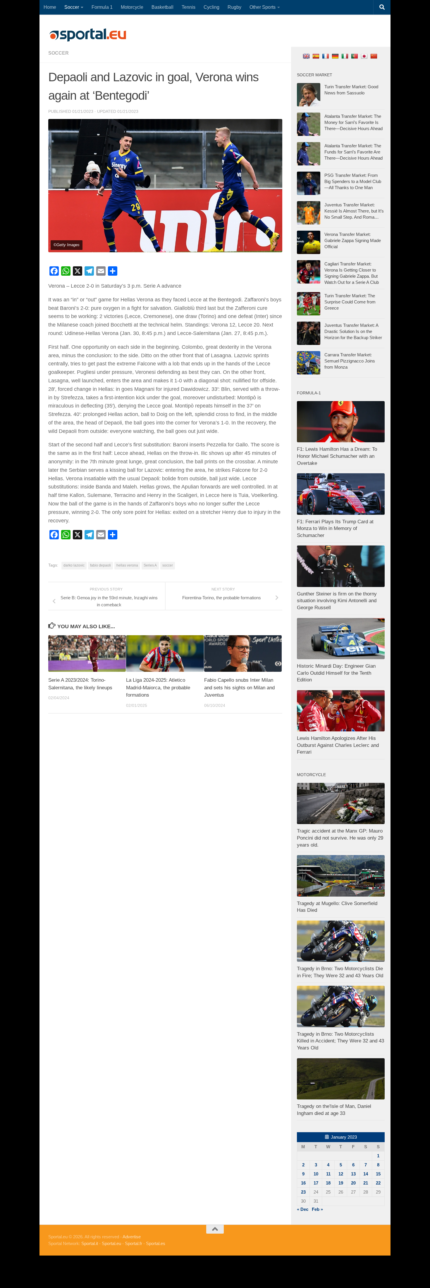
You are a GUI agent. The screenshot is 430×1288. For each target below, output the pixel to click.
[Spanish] (316, 56)
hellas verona (127, 565)
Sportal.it (89, 1243)
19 (340, 1182)
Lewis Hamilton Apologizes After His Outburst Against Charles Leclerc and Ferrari (338, 745)
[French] (326, 56)
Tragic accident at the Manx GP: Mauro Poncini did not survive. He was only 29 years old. (340, 837)
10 (316, 1173)
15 (378, 1173)
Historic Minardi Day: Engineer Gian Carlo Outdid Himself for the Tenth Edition (336, 673)
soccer (58, 53)
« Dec (302, 1209)
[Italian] (345, 56)
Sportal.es (155, 1243)
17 (316, 1182)
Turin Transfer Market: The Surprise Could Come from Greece (350, 301)
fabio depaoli (100, 565)
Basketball (162, 7)
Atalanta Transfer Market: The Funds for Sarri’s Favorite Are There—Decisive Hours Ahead (353, 151)
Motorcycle (132, 7)
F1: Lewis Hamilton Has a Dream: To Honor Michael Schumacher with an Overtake (337, 456)
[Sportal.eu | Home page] (87, 35)
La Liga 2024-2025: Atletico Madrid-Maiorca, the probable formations (158, 687)
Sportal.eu (111, 1243)
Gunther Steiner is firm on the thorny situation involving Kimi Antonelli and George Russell (337, 600)
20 (353, 1182)
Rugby (234, 7)
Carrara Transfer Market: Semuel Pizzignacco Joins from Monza (349, 361)
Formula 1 (102, 7)
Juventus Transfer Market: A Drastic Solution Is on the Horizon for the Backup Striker (353, 331)
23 (303, 1191)
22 (378, 1182)
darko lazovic (74, 565)
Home (50, 7)
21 (365, 1182)
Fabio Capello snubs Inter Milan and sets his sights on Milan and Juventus (239, 687)
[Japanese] (365, 56)
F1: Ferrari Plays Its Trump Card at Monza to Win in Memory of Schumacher (335, 528)
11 (328, 1173)
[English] (307, 56)
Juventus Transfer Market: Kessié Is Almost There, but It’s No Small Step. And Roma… (354, 211)
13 (353, 1173)
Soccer (71, 7)
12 (340, 1173)
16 (303, 1182)
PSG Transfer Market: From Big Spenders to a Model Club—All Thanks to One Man (352, 181)
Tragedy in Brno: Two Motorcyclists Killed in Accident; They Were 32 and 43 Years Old (340, 1041)
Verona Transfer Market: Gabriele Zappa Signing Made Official (352, 240)
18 (328, 1182)
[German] (336, 56)
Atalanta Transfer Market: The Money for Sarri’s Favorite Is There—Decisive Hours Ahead (353, 122)
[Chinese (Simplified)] (374, 56)
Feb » (317, 1209)
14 (365, 1173)
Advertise (132, 1236)
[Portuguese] (355, 56)
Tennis (188, 7)
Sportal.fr (133, 1243)
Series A (150, 565)
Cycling (211, 7)
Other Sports (263, 7)
